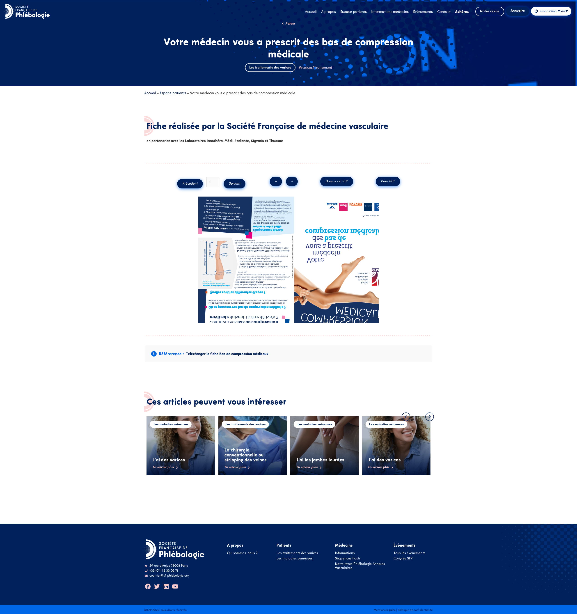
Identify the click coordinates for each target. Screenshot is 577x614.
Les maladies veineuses (295, 558)
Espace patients (173, 93)
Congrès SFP (403, 558)
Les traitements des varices (297, 553)
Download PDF (336, 181)
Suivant (234, 183)
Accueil (150, 93)
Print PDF (388, 181)
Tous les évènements (409, 553)
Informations (345, 553)
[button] (406, 416)
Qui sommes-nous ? (242, 553)
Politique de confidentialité (415, 610)
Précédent (190, 183)
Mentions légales (385, 610)
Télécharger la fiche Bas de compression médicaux (227, 353)
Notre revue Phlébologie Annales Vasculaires (360, 565)
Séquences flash (347, 558)
